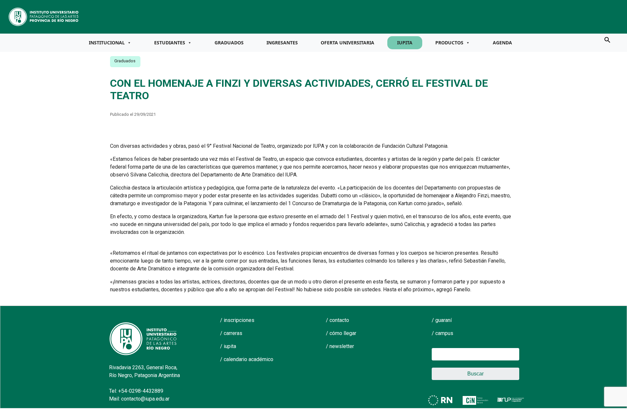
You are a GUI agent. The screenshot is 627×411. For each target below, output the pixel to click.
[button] (607, 39)
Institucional (107, 42)
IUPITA (404, 42)
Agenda (502, 42)
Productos (449, 42)
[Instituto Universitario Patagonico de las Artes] (44, 16)
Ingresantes (282, 42)
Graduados (229, 42)
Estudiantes (169, 42)
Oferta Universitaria (347, 42)
